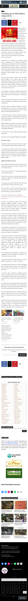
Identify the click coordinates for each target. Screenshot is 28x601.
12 (10, 587)
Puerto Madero (5, 406)
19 (10, 589)
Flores (15, 392)
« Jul (13, 596)
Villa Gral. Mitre (5, 416)
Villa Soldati (4, 423)
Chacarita (4, 392)
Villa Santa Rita (17, 421)
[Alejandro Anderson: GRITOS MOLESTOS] (7, 531)
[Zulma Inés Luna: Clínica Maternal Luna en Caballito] (21, 505)
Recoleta (16, 406)
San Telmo (4, 411)
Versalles (4, 412)
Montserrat (16, 397)
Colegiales (4, 390)
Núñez (3, 401)
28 (17, 592)
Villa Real (16, 419)
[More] (20, 23)
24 (3, 592)
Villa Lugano (17, 416)
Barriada (4, 18)
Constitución (17, 390)
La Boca (16, 394)
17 (3, 589)
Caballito (4, 389)
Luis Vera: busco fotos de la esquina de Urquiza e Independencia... (7, 525)
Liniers (15, 396)
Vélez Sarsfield (17, 411)
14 (17, 587)
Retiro (3, 407)
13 (14, 587)
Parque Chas (4, 404)
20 (14, 589)
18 (6, 589)
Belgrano (4, 387)
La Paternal (4, 396)
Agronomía (4, 384)
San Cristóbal (5, 409)
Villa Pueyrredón (5, 419)
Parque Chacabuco (18, 402)
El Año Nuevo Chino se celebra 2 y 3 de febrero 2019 (6, 319)
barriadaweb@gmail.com (12, 442)
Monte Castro (5, 399)
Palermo (16, 401)
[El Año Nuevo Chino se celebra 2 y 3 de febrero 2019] (6, 313)
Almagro (16, 384)
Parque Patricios (18, 404)
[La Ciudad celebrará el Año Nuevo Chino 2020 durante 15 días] (18, 313)
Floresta (3, 394)
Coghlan (16, 389)
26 (10, 592)
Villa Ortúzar (17, 418)
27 (14, 592)
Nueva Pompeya (17, 399)
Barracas (16, 385)
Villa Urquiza (17, 423)
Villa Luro (4, 418)
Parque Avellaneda (6, 402)
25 (6, 592)
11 (6, 587)
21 (17, 589)
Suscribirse (22, 354)
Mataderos (4, 397)
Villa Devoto (17, 414)
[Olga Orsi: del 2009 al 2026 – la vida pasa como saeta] (21, 518)
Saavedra (16, 407)
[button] (2, 6)
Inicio (2, 9)
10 (3, 587)
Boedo (15, 387)
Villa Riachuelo (5, 421)
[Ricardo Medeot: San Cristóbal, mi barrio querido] (21, 531)
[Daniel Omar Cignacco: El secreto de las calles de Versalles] (7, 505)
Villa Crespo (17, 412)
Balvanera (4, 385)
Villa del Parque (5, 414)
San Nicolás (17, 409)
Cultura (5, 9)
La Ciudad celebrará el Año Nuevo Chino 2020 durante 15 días (18, 319)
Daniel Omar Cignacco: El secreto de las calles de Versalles (6, 512)
